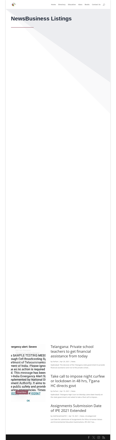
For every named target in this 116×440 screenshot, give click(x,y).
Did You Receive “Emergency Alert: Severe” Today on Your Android (27, 353)
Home (53, 5)
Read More (21, 392)
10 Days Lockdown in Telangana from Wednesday (37, 36)
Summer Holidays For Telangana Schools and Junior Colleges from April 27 (49, 61)
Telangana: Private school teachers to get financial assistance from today (48, 111)
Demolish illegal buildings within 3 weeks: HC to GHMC (40, 318)
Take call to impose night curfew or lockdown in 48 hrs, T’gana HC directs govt (51, 136)
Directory (61, 5)
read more (18, 49)
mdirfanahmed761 (60, 416)
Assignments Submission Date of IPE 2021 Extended (38, 293)
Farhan (55, 361)
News (15, 40)
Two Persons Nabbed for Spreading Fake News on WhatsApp (42, 86)
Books (87, 5)
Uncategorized (22, 298)
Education (72, 5)
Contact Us (96, 5)
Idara (80, 5)
